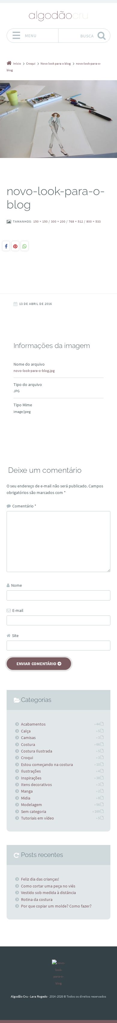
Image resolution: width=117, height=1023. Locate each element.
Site (15, 635)
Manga (27, 791)
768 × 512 (76, 221)
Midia (25, 798)
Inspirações (31, 778)
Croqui (27, 757)
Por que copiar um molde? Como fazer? (56, 906)
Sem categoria (33, 811)
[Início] (58, 973)
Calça (26, 731)
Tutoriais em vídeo (37, 818)
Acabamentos (33, 724)
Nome (16, 585)
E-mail (17, 610)
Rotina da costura (36, 899)
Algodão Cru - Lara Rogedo (29, 996)
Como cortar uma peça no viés (48, 886)
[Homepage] (58, 16)
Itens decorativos (36, 784)
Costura (28, 744)
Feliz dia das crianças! (40, 879)
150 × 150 (40, 221)
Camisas (28, 737)
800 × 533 (93, 221)
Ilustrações (31, 771)
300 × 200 (58, 221)
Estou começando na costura (47, 764)
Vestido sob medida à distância (48, 892)
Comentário (24, 506)
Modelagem (31, 804)
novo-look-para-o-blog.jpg (34, 370)
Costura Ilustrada (36, 751)
